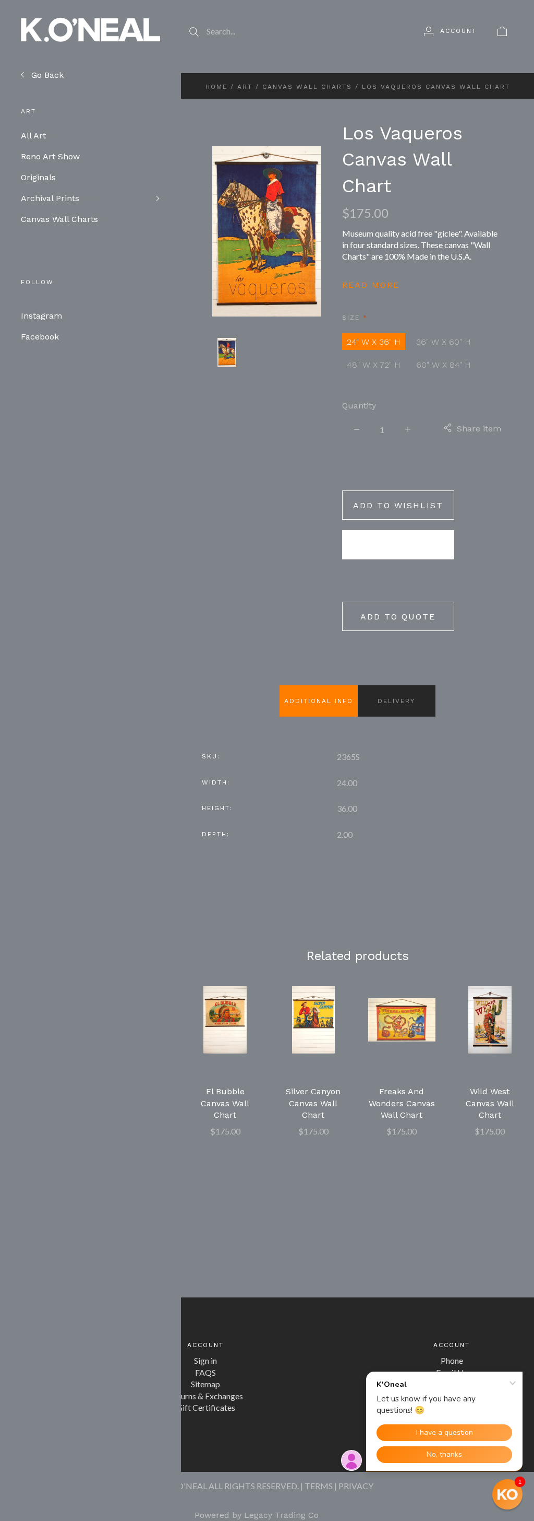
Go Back (46, 75)
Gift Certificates (205, 1407)
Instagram (41, 316)
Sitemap (205, 1384)
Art (244, 86)
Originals (42, 177)
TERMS (319, 1486)
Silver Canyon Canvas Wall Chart (313, 1103)
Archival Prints (57, 198)
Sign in (205, 1360)
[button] (507, 1494)
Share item (479, 429)
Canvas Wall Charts (65, 219)
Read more (370, 285)
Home (216, 86)
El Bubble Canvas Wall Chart (225, 1103)
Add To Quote (397, 617)
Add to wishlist (398, 505)
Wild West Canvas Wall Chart (490, 1103)
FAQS (205, 1372)
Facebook (40, 337)
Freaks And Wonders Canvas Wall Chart (402, 1103)
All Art (41, 136)
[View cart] (502, 31)
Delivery (396, 701)
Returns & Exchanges (205, 1396)
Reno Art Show (54, 156)
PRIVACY (355, 1486)
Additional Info (318, 701)
